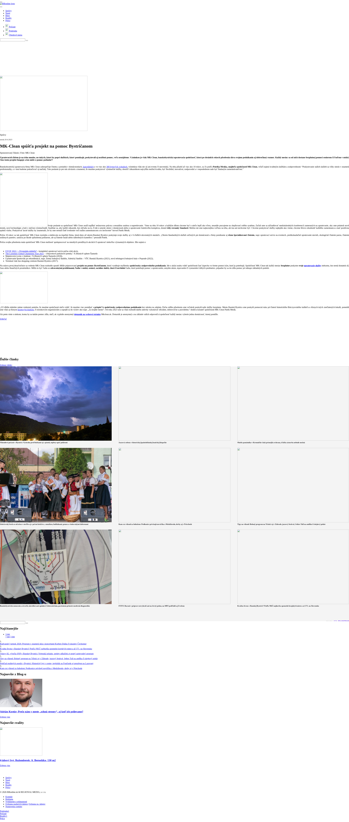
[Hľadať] (1, 6)
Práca (7, 20)
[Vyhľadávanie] (27, 40)
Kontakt (8, 797)
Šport (7, 13)
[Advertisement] (66, 58)
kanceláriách (88, 167)
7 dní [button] (7, 637)
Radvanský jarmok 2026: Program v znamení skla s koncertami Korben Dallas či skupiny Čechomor (43, 644)
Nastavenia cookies (13, 806)
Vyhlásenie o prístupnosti (16, 801)
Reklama (9, 799)
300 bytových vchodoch (116, 167)
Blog (7, 15)
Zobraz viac (5, 717)
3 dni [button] (7, 634)
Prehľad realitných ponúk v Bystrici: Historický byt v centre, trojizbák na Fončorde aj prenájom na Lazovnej (46, 663)
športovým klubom (26, 310)
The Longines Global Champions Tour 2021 (24, 253)
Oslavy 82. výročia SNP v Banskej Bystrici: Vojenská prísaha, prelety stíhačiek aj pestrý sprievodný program (47, 653)
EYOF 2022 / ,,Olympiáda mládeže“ (21, 251)
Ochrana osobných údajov (16, 804)
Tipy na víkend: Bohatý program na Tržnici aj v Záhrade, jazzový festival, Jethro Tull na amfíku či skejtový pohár (49, 658)
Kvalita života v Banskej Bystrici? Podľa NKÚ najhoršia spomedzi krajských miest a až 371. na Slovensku (46, 649)
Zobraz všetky (6, 365)
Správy (8, 11)
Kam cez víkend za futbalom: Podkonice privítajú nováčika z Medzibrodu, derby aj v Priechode (41, 668)
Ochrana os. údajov (37, 804)
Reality (8, 18)
